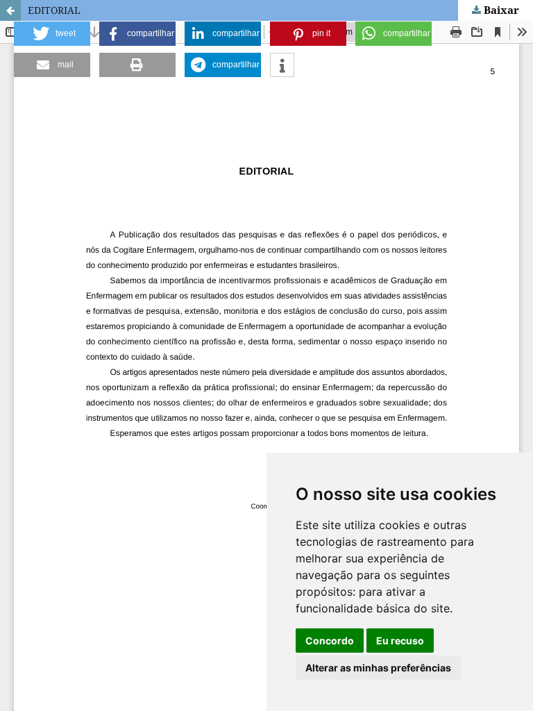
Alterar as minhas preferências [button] (378, 668)
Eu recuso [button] (400, 640)
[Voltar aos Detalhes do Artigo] (10, 10)
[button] (52, 34)
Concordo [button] (329, 640)
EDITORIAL (54, 10)
